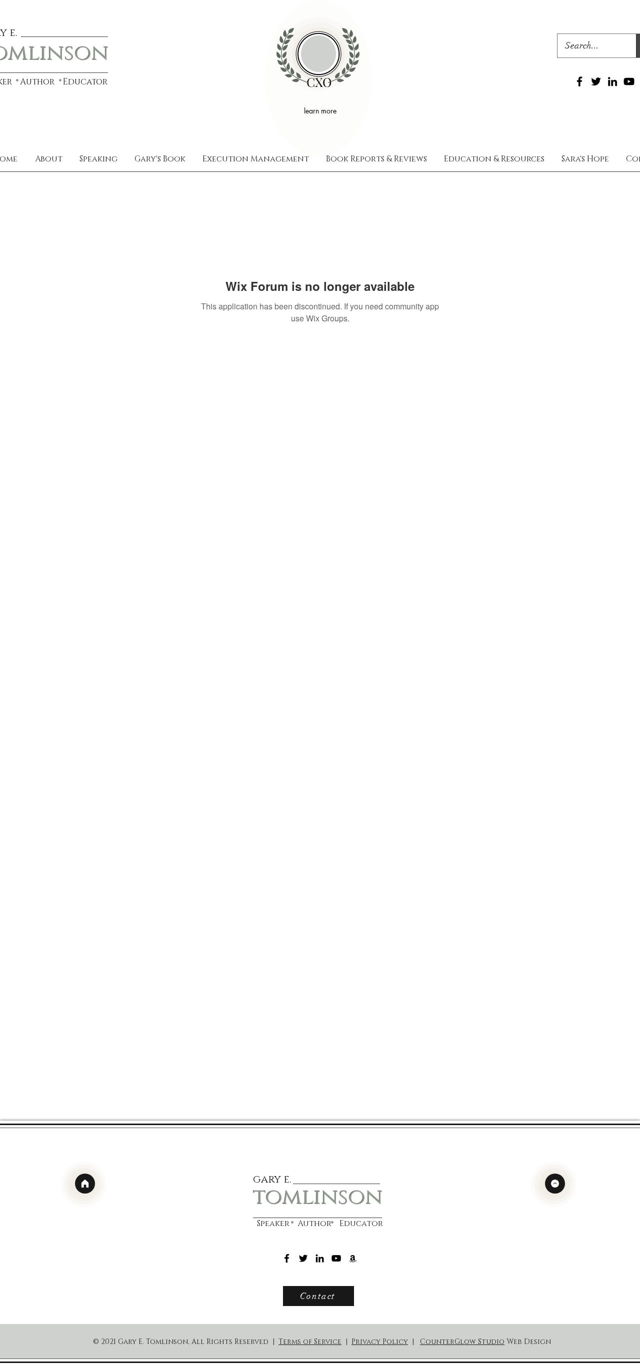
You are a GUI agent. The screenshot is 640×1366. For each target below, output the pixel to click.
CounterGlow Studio (462, 1342)
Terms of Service (310, 1342)
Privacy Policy (380, 1342)
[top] (555, 1184)
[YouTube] (629, 81)
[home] (85, 1184)
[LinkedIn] (612, 81)
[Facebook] (579, 81)
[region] (318, 78)
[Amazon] (352, 1258)
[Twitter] (596, 81)
